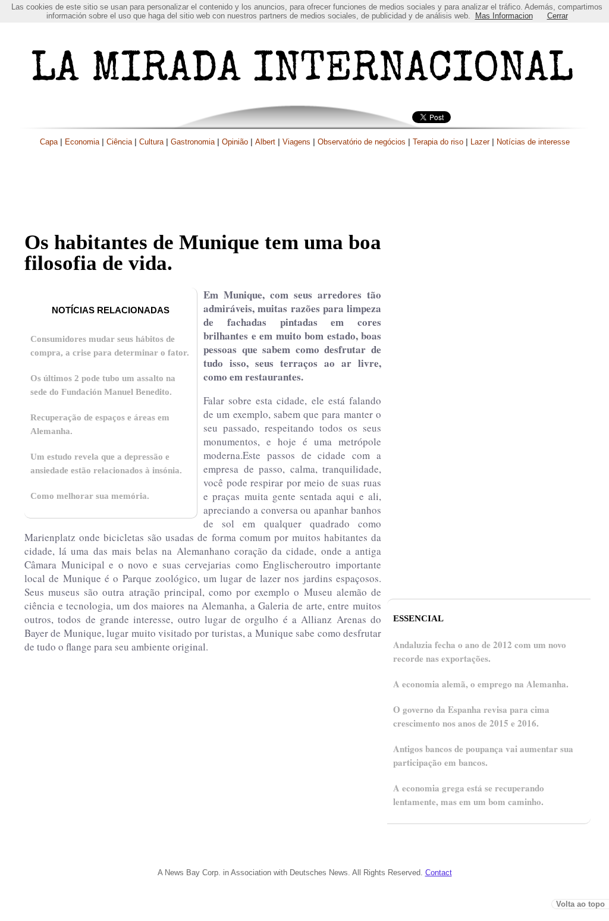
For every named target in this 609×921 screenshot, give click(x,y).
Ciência (119, 141)
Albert (265, 141)
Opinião (235, 141)
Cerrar (557, 15)
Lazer (479, 141)
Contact (438, 872)
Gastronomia (193, 141)
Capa (49, 141)
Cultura (151, 141)
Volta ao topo (580, 904)
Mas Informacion (504, 15)
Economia (82, 141)
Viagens (296, 141)
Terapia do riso (438, 141)
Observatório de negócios (362, 141)
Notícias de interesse (533, 141)
